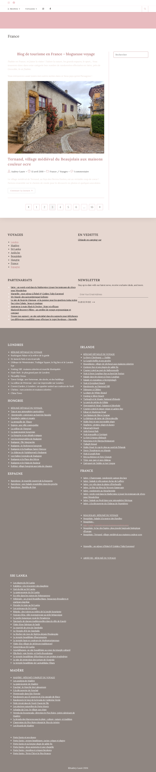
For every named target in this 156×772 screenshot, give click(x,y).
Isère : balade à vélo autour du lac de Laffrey (103, 481)
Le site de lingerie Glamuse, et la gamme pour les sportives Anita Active (44, 300)
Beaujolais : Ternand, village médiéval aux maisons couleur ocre (112, 534)
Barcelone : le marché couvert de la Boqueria (31, 480)
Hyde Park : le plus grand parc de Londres (30, 372)
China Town (16, 393)
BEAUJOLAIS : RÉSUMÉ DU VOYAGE (100, 515)
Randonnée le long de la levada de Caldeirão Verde (36, 700)
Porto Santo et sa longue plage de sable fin (32, 743)
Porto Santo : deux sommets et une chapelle (33, 747)
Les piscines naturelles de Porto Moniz (31, 706)
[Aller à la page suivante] (100, 207)
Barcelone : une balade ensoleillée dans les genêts (34, 484)
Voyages (64, 171)
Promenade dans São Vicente (26, 693)
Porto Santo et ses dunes (24, 737)
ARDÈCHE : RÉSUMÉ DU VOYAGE (99, 558)
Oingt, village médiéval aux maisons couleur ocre (106, 525)
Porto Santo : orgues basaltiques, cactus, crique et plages (39, 740)
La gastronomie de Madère (25, 684)
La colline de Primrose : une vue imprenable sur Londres (37, 383)
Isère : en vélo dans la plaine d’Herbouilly (102, 484)
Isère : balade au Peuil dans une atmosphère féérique (107, 500)
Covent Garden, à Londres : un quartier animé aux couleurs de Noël (42, 386)
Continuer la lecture (22, 190)
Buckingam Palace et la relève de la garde (30, 355)
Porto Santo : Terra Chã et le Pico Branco (32, 753)
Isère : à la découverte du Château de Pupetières (105, 503)
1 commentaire (81, 171)
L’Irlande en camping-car (89, 239)
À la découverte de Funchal (25, 690)
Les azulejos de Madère (24, 680)
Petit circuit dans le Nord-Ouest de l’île (31, 703)
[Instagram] (9, 3)
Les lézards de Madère (23, 725)
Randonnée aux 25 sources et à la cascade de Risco (36, 696)
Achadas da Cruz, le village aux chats (29, 709)
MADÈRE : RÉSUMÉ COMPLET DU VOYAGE (34, 677)
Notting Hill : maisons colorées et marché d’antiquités (35, 369)
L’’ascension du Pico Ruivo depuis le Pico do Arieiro (36, 722)
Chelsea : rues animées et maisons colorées (31, 389)
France (53, 171)
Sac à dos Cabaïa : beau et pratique (27, 303)
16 (92, 207)
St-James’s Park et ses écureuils (25, 359)
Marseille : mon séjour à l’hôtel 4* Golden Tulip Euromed (37, 293)
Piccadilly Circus (18, 376)
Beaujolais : (88, 521)
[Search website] (145, 9)
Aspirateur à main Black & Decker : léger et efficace (35, 306)
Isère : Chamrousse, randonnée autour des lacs (105, 478)
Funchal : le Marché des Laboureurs (29, 687)
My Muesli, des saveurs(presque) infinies (29, 296)
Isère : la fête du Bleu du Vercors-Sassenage (103, 487)
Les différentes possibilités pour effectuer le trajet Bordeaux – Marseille (44, 319)
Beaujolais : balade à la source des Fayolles (102, 518)
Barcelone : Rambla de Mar (23, 487)
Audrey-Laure (18, 171)
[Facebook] (14, 3)
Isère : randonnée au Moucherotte (99, 490)
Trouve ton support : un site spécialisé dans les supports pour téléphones (44, 316)
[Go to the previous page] (29, 207)
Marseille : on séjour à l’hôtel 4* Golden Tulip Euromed (108, 546)
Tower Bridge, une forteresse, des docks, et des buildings (37, 379)
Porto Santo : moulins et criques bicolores (32, 750)
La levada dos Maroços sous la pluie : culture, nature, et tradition (42, 719)
